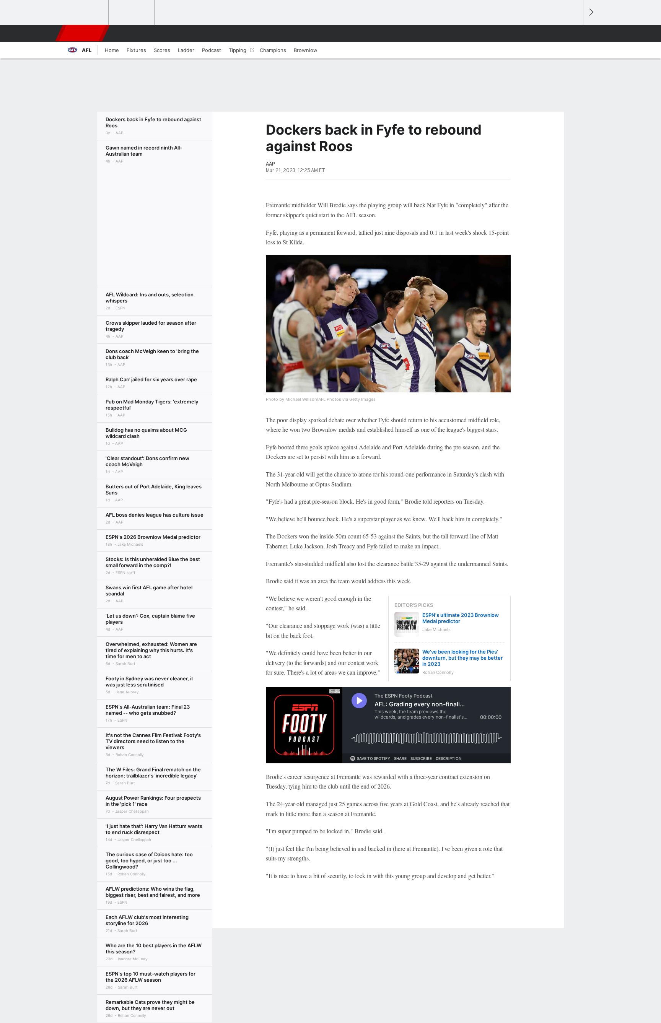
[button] (574, 33)
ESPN (83, 33)
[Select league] (86, 12)
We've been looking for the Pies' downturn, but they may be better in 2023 (462, 658)
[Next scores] (590, 12)
